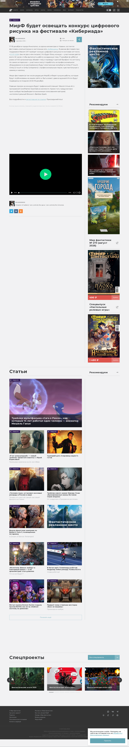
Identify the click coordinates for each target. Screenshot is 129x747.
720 (79, 186)
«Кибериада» (52, 49)
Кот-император (20, 38)
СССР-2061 (14, 54)
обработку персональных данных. (106, 734)
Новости (16, 20)
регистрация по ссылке (36, 99)
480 (79, 188)
